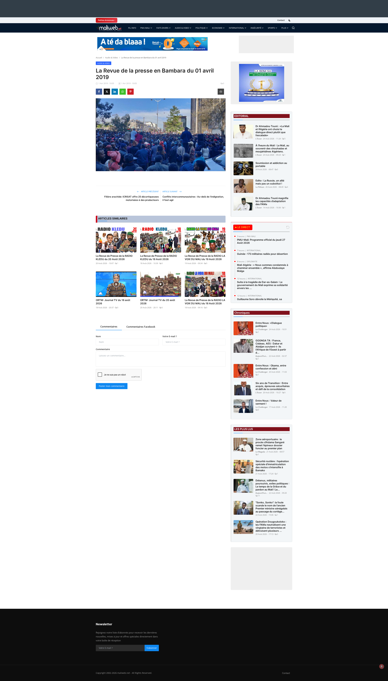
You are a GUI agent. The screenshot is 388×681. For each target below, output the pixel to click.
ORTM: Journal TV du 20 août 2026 (157, 302)
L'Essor (259, 138)
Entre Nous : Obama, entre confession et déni (271, 367)
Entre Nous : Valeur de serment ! (268, 402)
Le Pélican (260, 187)
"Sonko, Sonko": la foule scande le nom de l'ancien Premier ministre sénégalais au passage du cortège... (271, 507)
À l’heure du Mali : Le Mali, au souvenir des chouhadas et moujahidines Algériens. (272, 148)
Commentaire (103, 349)
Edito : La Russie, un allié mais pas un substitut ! (270, 182)
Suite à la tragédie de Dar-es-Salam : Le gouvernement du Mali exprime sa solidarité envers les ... (262, 285)
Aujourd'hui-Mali (262, 356)
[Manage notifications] (381, 666)
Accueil (99, 57)
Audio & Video (111, 57)
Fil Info (132, 28)
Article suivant (170, 191)
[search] (293, 28)
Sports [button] (271, 28)
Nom (98, 336)
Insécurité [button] (256, 28)
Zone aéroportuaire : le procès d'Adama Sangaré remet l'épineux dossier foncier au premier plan (270, 444)
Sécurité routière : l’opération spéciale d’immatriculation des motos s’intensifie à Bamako (272, 466)
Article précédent (149, 191)
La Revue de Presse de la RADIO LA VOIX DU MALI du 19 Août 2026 (205, 257)
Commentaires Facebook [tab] (140, 326)
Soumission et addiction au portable (271, 164)
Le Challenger (262, 329)
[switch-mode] (290, 20)
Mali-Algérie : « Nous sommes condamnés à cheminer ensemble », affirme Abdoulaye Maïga (262, 267)
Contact (281, 20)
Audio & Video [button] (182, 28)
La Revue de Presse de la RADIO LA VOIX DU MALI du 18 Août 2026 (205, 302)
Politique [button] (201, 28)
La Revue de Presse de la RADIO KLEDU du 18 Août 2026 (158, 257)
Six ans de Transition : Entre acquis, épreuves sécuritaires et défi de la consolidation (273, 386)
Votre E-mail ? (169, 336)
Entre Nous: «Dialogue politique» (269, 324)
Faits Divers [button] (162, 28)
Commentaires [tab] (108, 326)
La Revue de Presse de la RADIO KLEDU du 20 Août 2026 (114, 257)
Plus (283, 28)
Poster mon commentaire (111, 386)
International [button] (236, 28)
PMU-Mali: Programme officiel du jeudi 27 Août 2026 (261, 241)
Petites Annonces (106, 20)
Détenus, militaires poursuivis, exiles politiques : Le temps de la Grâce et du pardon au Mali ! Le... (272, 485)
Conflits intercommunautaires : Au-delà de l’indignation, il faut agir (193, 198)
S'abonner (152, 647)
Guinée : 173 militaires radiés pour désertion (262, 253)
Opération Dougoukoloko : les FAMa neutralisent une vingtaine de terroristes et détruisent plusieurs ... (271, 526)
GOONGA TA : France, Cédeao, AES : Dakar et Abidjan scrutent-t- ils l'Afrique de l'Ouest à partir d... (271, 346)
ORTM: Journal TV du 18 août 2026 (113, 302)
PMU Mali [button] (145, 28)
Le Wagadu (260, 451)
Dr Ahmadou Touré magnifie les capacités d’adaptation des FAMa (272, 201)
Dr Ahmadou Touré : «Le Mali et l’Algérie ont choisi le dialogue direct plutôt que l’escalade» (272, 131)
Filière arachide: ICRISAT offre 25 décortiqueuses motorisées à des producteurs (131, 198)
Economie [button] (217, 28)
